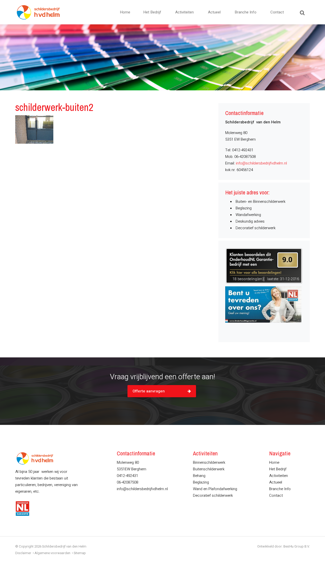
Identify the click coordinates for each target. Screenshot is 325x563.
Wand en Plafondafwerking (215, 489)
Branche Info (245, 12)
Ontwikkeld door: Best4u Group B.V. (283, 546)
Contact (277, 12)
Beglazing (201, 482)
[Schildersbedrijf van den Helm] (38, 12)
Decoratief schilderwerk (213, 495)
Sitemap (80, 553)
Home (125, 12)
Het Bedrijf (152, 12)
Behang (199, 475)
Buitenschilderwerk (208, 469)
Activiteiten (184, 12)
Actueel (214, 12)
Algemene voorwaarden (52, 553)
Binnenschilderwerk (209, 462)
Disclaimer (23, 553)
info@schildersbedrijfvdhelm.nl (261, 163)
